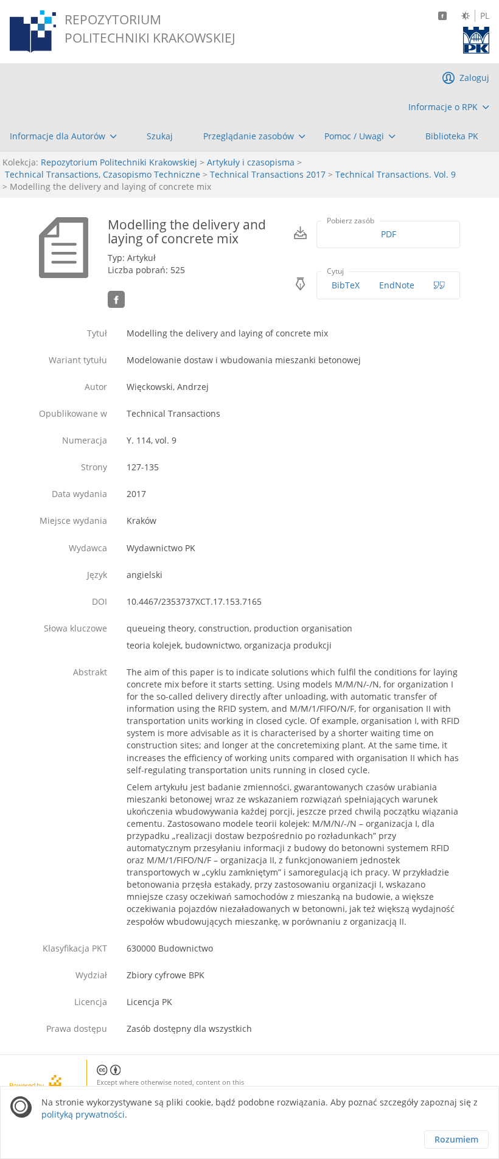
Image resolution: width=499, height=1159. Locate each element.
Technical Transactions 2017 (268, 174)
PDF (388, 234)
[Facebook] (442, 15)
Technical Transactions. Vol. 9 (395, 174)
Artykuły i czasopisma (251, 162)
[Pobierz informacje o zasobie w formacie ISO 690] (439, 285)
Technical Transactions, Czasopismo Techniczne (102, 174)
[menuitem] (449, 107)
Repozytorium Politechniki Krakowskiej (119, 162)
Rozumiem (456, 1139)
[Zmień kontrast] (465, 15)
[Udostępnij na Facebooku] (116, 299)
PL (484, 15)
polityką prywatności (83, 1114)
